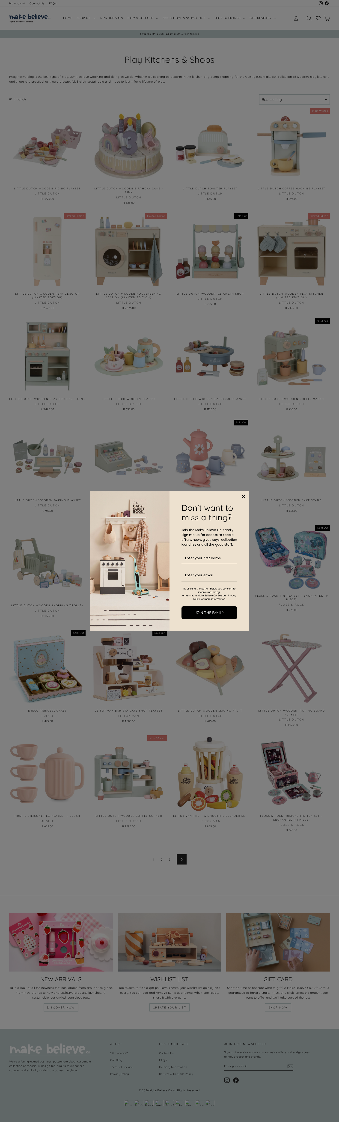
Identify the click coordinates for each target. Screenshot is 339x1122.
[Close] (243, 496)
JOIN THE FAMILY (209, 612)
